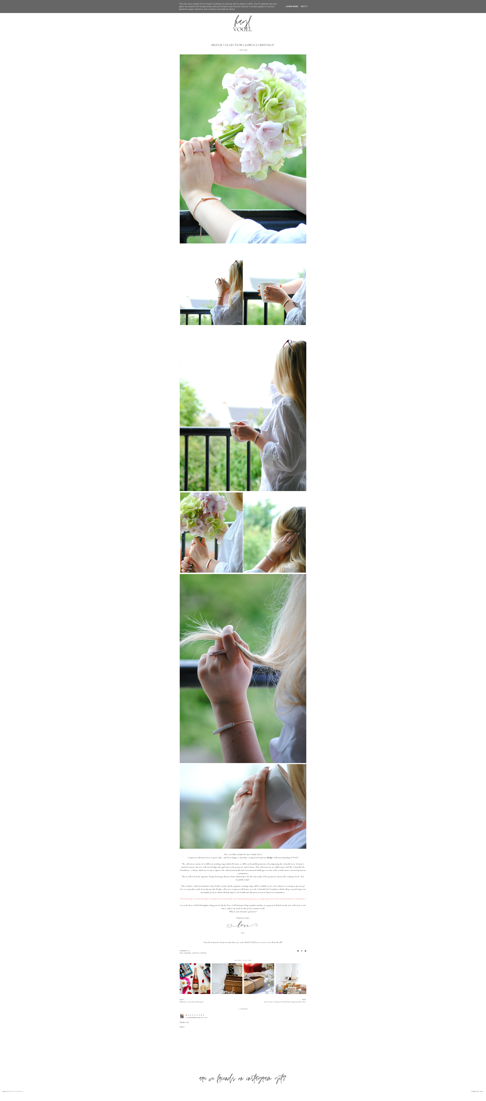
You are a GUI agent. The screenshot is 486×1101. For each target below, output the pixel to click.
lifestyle (196, 953)
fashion (187, 953)
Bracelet (207, 942)
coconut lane (230, 942)
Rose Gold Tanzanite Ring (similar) (241, 905)
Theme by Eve (477, 1091)
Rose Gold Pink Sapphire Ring (201, 905)
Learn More (292, 6)
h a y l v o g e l (195, 1015)
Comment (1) (185, 950)
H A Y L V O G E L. (16, 1091)
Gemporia (192, 857)
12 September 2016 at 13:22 (196, 1017)
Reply (182, 1027)
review (203, 953)
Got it (304, 6)
